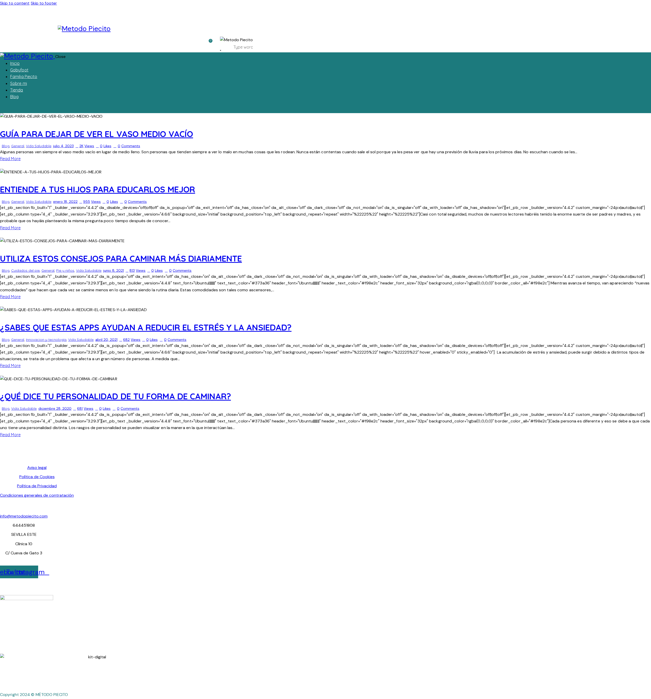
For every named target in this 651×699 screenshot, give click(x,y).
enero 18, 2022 (65, 201)
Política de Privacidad (37, 486)
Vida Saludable (38, 146)
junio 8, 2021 (113, 270)
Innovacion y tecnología (46, 339)
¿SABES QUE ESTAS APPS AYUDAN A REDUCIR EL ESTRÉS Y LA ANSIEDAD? (145, 327)
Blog (5, 146)
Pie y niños (65, 270)
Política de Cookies (37, 476)
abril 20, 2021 (106, 339)
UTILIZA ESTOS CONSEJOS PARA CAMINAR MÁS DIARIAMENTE (121, 258)
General (17, 146)
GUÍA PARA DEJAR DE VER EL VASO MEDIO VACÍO (96, 134)
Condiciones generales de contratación (37, 495)
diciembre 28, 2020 (54, 408)
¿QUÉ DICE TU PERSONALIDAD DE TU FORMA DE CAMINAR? (115, 396)
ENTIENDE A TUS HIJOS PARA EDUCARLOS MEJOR (97, 189)
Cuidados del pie (25, 270)
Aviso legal (37, 467)
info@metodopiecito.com (24, 516)
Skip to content (15, 3)
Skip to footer (44, 3)
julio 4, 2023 (63, 146)
